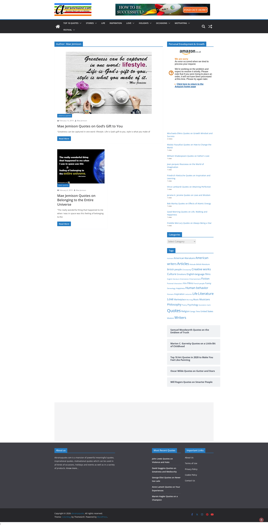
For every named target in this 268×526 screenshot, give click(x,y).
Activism (170, 258)
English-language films (198, 274)
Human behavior (196, 288)
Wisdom (170, 318)
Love (128, 23)
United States (206, 311)
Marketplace (180, 299)
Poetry (184, 305)
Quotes (174, 310)
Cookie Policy (191, 475)
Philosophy (174, 304)
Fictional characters (174, 283)
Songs (192, 311)
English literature (173, 279)
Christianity (186, 269)
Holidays (144, 23)
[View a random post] (210, 26)
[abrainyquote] (57, 26)
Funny (208, 283)
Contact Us (190, 480)
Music (196, 299)
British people (174, 269)
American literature (184, 258)
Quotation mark (205, 305)
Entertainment (195, 279)
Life (103, 23)
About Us (189, 457)
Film (185, 283)
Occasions (161, 23)
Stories (90, 23)
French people (199, 283)
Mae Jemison (82, 120)
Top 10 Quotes (70, 23)
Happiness (180, 288)
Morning (189, 300)
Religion (185, 311)
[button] (80, 23)
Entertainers (184, 279)
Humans (170, 294)
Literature (206, 293)
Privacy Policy (191, 469)
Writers (180, 317)
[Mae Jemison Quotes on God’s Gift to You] (108, 83)
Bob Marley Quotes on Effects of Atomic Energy (189, 203)
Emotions (181, 274)
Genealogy (171, 288)
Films (190, 283)
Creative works (201, 269)
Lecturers (188, 294)
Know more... (72, 468)
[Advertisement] (134, 421)
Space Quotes (63, 185)
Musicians (204, 299)
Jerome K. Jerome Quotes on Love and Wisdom (188, 195)
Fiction (205, 278)
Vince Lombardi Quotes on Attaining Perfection (189, 186)
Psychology (192, 304)
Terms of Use (191, 463)
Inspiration (116, 23)
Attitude (193, 264)
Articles (183, 263)
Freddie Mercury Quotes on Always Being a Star (189, 223)
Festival (67, 29)
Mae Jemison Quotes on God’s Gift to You (90, 126)
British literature (203, 264)
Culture (171, 274)
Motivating (181, 23)
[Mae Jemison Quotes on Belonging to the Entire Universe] (81, 166)
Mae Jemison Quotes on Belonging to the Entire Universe (76, 199)
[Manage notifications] (261, 520)
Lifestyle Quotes (64, 116)
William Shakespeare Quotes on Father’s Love (188, 156)
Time (198, 311)
